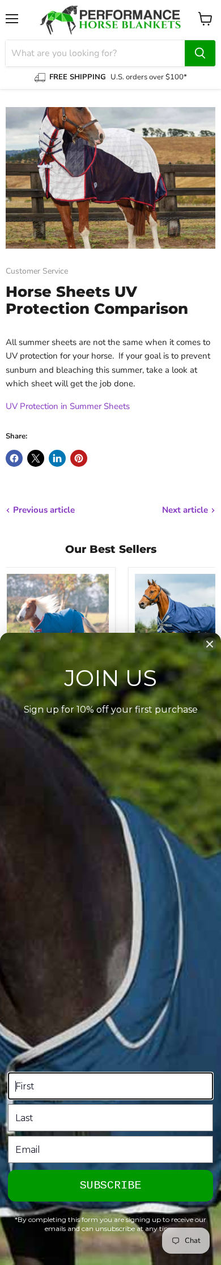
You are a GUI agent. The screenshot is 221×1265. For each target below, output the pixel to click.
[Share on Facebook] (14, 458)
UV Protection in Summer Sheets (68, 406)
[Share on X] (35, 458)
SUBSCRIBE (110, 1185)
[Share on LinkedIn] (57, 458)
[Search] (200, 53)
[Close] (209, 644)
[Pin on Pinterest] (78, 458)
